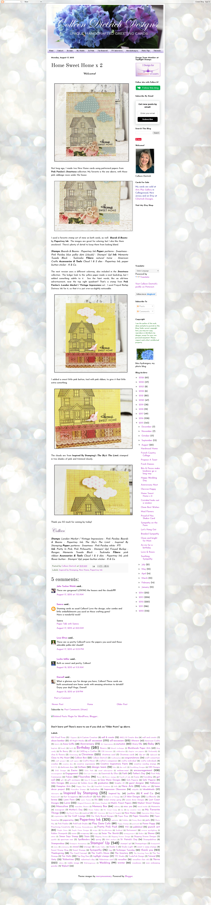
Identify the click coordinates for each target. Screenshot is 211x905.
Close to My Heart (60, 758)
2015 (141, 423)
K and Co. (147, 793)
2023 (142, 387)
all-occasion (117, 740)
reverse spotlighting (149, 830)
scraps (95, 834)
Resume (70, 51)
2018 (141, 409)
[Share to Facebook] (105, 566)
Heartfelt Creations (102, 786)
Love (67, 803)
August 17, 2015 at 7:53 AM (70, 595)
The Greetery (121, 853)
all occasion (95, 740)
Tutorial (151, 856)
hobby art (145, 786)
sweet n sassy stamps (146, 847)
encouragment (56, 774)
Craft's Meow (89, 761)
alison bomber (58, 741)
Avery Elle (137, 744)
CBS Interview (107, 751)
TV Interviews (117, 51)
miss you (128, 806)
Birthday (83, 748)
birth (71, 748)
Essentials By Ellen (109, 774)
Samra (60, 604)
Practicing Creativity (60, 827)
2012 (141, 602)
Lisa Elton (62, 638)
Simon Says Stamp (68, 836)
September (147, 440)
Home (51, 51)
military (117, 807)
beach (63, 748)
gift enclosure (73, 780)
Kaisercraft (55, 797)
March (145, 578)
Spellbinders (84, 840)
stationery (65, 847)
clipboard (153, 755)
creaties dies (68, 764)
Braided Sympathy (150, 534)
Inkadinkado (149, 789)
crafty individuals (148, 761)
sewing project (129, 834)
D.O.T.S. (54, 767)
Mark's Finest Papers (121, 803)
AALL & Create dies (129, 738)
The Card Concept (78, 853)
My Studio (80, 51)
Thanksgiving (57, 853)
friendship (147, 777)
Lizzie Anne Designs (135, 800)
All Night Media (76, 741)
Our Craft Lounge (77, 816)
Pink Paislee (63, 824)
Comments (144, 312)
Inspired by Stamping (68, 570)
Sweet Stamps (79, 850)
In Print (91, 51)
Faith (124, 774)
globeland (73, 783)
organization (59, 816)
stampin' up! (126, 844)
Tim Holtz (66, 856)
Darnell (60, 677)
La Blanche (151, 797)
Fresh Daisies (147, 464)
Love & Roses (148, 552)
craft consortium (152, 758)
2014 (141, 593)
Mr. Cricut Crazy (110, 810)
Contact (60, 51)
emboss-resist (123, 771)
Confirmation (116, 758)
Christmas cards (127, 755)
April (144, 574)
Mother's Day (76, 810)
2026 (142, 378)
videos (61, 863)
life (96, 800)
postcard (135, 824)
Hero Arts (127, 786)
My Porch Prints (72, 813)
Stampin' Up (100, 843)
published (137, 827)
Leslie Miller (63, 659)
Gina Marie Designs (110, 780)
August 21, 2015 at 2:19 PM (70, 692)
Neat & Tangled (114, 813)
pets (148, 820)
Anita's (57, 744)
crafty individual (128, 761)
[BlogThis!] (101, 566)
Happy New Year (83, 786)
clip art (142, 755)
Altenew (135, 741)
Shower (151, 833)
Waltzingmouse (90, 863)
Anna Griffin (68, 744)
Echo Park (89, 771)
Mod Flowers (147, 512)
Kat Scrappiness (71, 797)
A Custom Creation (88, 738)
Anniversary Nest (149, 485)
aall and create (149, 738)
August (145, 445)
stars (56, 847)
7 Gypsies (73, 738)
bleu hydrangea (132, 51)
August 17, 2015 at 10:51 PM (70, 649)
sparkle (54, 840)
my (122, 810)
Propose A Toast (149, 460)
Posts (142, 306)
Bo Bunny (64, 751)
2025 (142, 382)
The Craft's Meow (100, 853)
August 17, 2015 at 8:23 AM (70, 628)
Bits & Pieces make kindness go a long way (150, 471)
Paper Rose (123, 816)
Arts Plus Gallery (143, 190)
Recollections (106, 830)
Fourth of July (124, 777)
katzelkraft (87, 797)
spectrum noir (67, 840)
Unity (53, 860)
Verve (156, 859)
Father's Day (139, 774)
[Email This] (98, 566)
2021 (141, 396)
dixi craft (123, 767)
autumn (120, 744)
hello (116, 786)
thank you (147, 850)
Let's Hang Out (148, 530)
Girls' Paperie (149, 780)
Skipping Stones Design (120, 837)
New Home (84, 570)
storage (87, 847)
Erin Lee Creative (91, 774)
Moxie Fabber (94, 810)
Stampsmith (155, 844)
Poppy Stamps (123, 824)
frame (136, 777)
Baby (151, 744)
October (146, 436)
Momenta (155, 807)
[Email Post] (93, 566)
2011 (141, 606)
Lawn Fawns (86, 800)
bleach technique (117, 748)
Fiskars (69, 777)
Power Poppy (148, 824)
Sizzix (87, 836)
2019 (141, 405)
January (146, 587)
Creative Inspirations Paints (114, 764)
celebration (120, 751)
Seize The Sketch (110, 833)
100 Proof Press (58, 738)
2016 (141, 418)
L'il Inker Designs (131, 797)
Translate (144, 277)
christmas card (108, 755)
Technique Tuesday (125, 850)
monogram (59, 810)
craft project (60, 761)
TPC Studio (120, 856)
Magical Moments (84, 803)
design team (99, 767)
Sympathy (96, 850)
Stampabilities (149, 840)
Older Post (122, 704)
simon (53, 837)
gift (62, 780)
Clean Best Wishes (150, 507)
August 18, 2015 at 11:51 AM (70, 667)
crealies (54, 764)
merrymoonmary (104, 876)
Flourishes (84, 777)
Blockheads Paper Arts (139, 748)
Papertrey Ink (96, 570)
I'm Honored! (103, 51)
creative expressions (86, 764)
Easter (74, 770)
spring (98, 840)
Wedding (104, 863)
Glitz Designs (57, 783)
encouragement (143, 770)
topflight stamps (101, 856)
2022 (142, 391)
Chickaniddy (152, 751)
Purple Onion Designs (80, 830)
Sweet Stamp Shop (60, 850)
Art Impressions (107, 744)
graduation (103, 783)
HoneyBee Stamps (78, 789)
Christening (73, 755)
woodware (136, 863)
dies (114, 767)
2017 (141, 414)
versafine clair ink (140, 860)
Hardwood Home (149, 449)
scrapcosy (84, 834)
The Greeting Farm (141, 853)
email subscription (105, 771)
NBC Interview (99, 813)
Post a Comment (62, 698)
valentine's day (88, 860)
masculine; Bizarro (82, 807)
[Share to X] (103, 566)
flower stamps (110, 777)
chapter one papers (136, 751)
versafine (122, 860)
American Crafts (152, 741)
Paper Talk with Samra (68, 624)
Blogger (129, 876)
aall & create (107, 737)
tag (110, 850)
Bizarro (103, 748)
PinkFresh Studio (80, 824)
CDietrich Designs (144, 199)
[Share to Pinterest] (108, 566)
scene (74, 834)
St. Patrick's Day (128, 840)
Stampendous (57, 844)
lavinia (54, 800)
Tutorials (157, 51)
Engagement (71, 774)
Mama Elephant (101, 803)
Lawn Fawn (69, 800)
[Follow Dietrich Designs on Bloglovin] (146, 295)
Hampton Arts (63, 786)
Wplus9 (65, 866)
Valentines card (106, 860)
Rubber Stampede (59, 834)
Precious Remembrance (84, 827)
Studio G (113, 847)
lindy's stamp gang (112, 800)
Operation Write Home (151, 813)
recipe (95, 830)
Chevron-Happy (148, 489)
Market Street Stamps (148, 803)
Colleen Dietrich (100, 758)
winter (121, 863)
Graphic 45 (120, 783)
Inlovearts (55, 794)
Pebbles (125, 820)
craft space (74, 761)
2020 (142, 400)
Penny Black (137, 820)
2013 (141, 597)
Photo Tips (146, 51)
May (144, 569)
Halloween (155, 783)
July (144, 565)
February (146, 583)
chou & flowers (58, 755)
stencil (76, 847)
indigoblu (135, 789)
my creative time (134, 810)
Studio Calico (100, 847)
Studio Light (127, 847)
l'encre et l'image (113, 797)
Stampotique (141, 844)
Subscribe (147, 119)
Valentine (68, 859)
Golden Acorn (87, 783)
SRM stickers (111, 840)
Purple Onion (62, 830)
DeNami (82, 767)
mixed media (143, 807)
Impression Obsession (115, 789)
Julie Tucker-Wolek (66, 586)
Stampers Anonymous (78, 844)
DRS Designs (154, 767)
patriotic (115, 820)
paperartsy (68, 820)
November (147, 431)
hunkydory (94, 789)
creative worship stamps (145, 764)
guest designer (136, 783)
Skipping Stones (101, 837)
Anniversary (87, 744)
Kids (99, 797)
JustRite (131, 794)
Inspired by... (115, 794)
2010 (141, 611)
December (147, 427)
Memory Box (99, 806)
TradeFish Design (136, 856)
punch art (154, 827)
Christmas (87, 754)
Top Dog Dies (83, 856)
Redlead (119, 830)
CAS (74, 751)
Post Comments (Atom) (76, 710)
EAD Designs (60, 771)
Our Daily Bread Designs (102, 816)
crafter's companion (108, 761)
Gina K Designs (90, 780)
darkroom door (67, 767)
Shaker (141, 834)
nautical (86, 813)
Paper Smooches (141, 816)
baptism (54, 748)
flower (99, 777)
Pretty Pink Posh (107, 827)
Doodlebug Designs (137, 767)
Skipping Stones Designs (145, 837)
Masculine (62, 806)
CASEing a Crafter (88, 751)
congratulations (131, 758)
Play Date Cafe (101, 823)
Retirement (132, 830)
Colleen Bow (81, 758)
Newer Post (57, 704)
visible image (73, 863)
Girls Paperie (132, 780)
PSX (127, 827)
